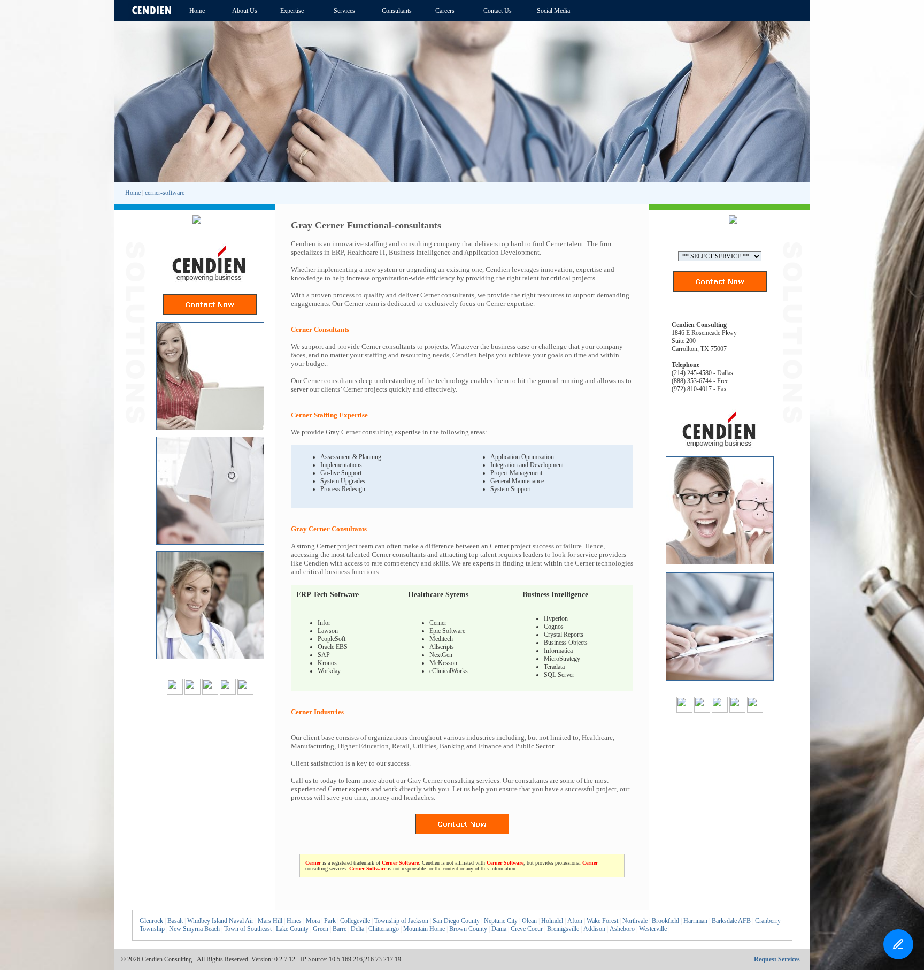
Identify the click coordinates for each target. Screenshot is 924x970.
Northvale (635, 921)
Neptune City (501, 921)
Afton (574, 921)
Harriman (695, 921)
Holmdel (552, 921)
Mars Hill (270, 921)
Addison (594, 929)
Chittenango (383, 929)
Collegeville (355, 921)
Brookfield (665, 921)
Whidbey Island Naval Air (220, 921)
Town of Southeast (248, 929)
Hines (294, 921)
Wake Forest (602, 921)
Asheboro (622, 929)
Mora (313, 921)
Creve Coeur (527, 929)
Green (320, 929)
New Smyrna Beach (194, 929)
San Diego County (456, 921)
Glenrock (151, 921)
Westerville (653, 929)
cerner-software (164, 192)
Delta (357, 929)
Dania (498, 929)
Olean (529, 921)
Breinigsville (563, 929)
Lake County (292, 929)
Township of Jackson (401, 921)
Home (133, 192)
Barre (339, 929)
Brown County (468, 929)
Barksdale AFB (731, 921)
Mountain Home (424, 929)
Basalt (175, 921)
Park (330, 921)
